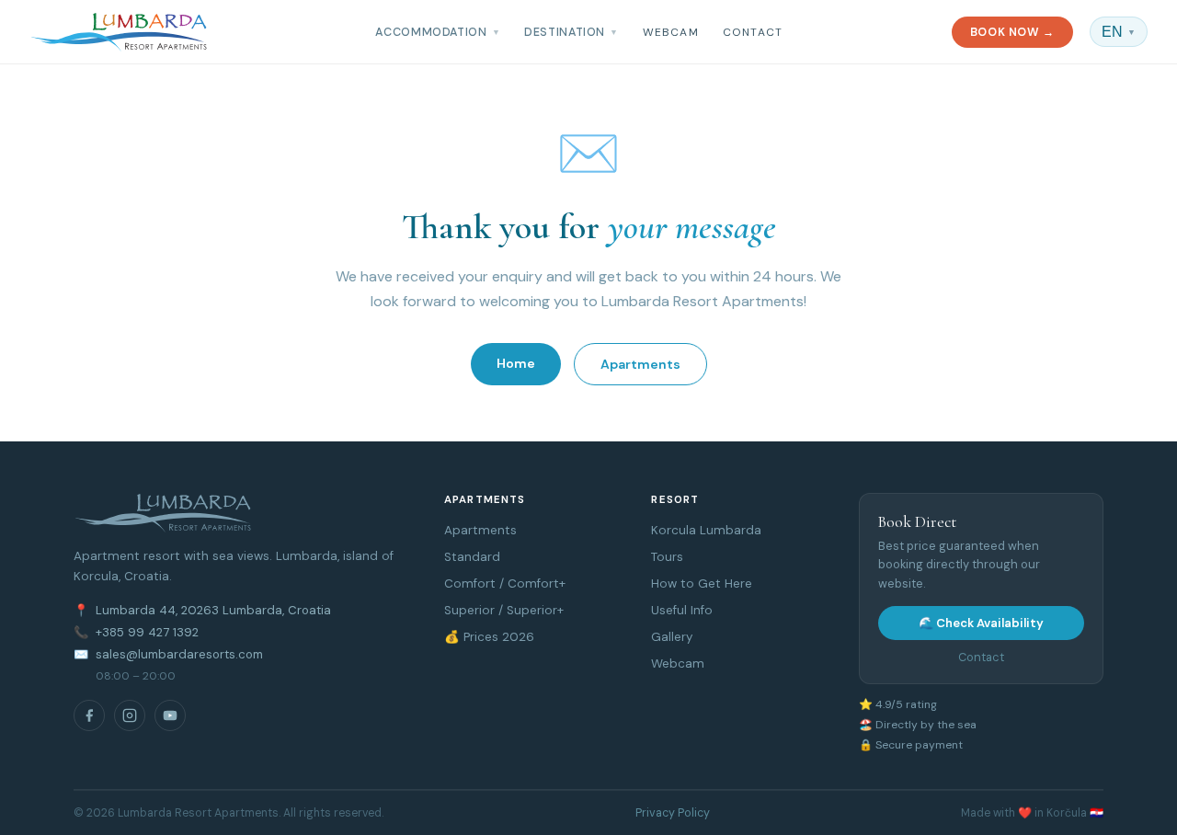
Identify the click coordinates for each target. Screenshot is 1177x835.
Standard (472, 557)
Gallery (671, 637)
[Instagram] (129, 715)
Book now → (1012, 32)
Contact (753, 32)
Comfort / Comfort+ (505, 583)
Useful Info (682, 610)
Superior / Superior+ (504, 610)
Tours (667, 557)
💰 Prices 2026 (489, 637)
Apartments (640, 364)
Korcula (673, 530)
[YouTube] (170, 715)
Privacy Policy (672, 813)
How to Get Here (701, 583)
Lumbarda (730, 530)
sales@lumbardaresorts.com (179, 654)
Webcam (671, 32)
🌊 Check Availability (981, 623)
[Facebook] (89, 715)
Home (516, 363)
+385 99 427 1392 (147, 632)
